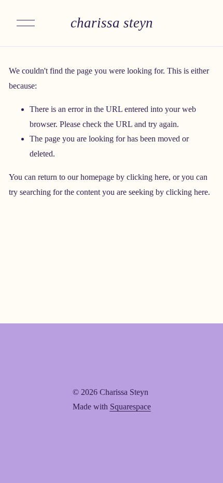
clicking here (148, 177)
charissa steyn (112, 23)
